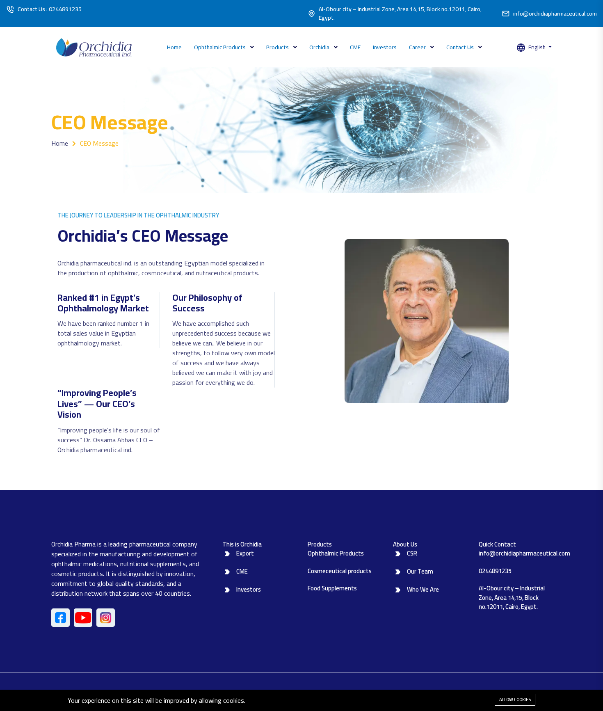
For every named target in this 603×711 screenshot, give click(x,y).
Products (278, 47)
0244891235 (495, 571)
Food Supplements (332, 588)
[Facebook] (60, 617)
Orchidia (320, 47)
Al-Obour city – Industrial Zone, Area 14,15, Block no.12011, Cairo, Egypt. (400, 13)
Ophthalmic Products (220, 47)
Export (245, 553)
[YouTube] (83, 617)
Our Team (420, 571)
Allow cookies (515, 699)
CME (355, 47)
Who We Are (423, 589)
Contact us (460, 47)
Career (418, 47)
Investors (385, 47)
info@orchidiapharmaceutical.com (555, 13)
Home (174, 47)
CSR (412, 553)
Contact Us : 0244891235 (50, 9)
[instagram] (105, 617)
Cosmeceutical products (340, 571)
